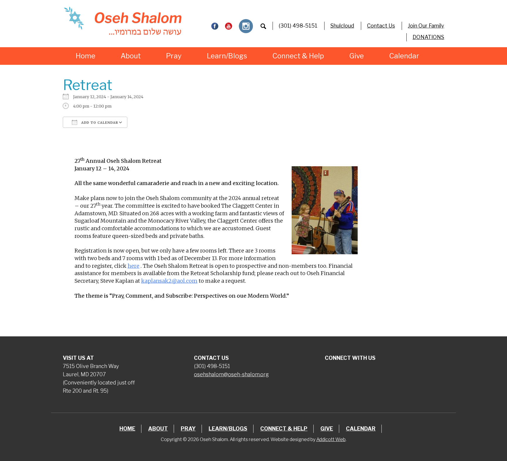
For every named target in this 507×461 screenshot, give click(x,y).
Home (85, 56)
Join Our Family (426, 26)
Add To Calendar (99, 123)
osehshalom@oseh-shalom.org (231, 374)
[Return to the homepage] (122, 21)
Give (356, 56)
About (131, 56)
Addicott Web (331, 439)
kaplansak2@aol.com (169, 280)
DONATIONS (428, 37)
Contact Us (381, 26)
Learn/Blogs (227, 56)
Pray (174, 56)
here (133, 265)
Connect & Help (298, 56)
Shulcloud (342, 26)
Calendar (404, 56)
